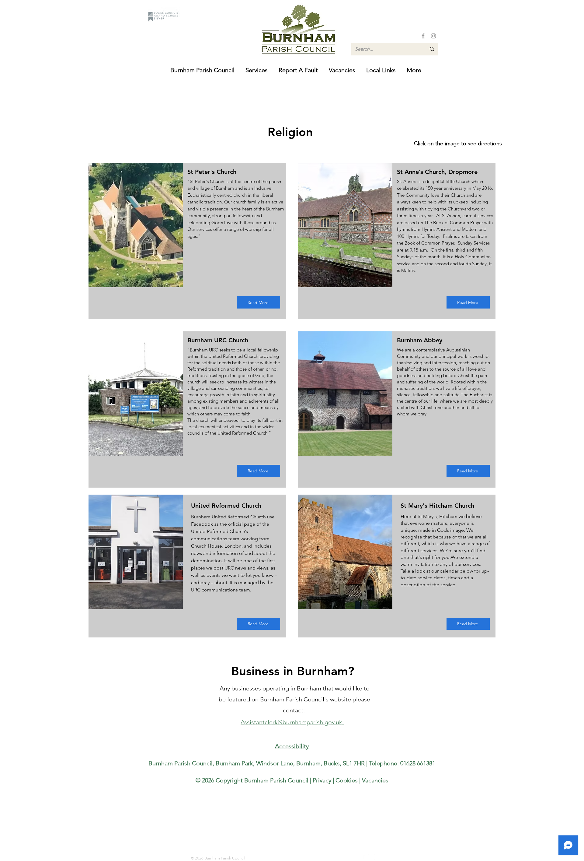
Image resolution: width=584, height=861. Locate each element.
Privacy (322, 780)
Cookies (346, 780)
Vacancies (375, 780)
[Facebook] (423, 36)
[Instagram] (433, 36)
